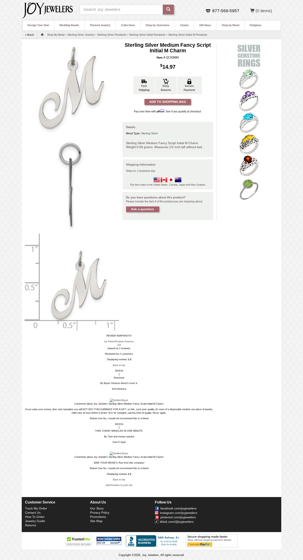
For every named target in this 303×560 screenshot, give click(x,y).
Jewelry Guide (35, 521)
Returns (30, 525)
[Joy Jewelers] (47, 9)
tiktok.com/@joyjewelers (177, 521)
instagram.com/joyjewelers (178, 513)
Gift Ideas (205, 25)
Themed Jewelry (100, 25)
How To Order (35, 517)
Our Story (97, 508)
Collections (128, 25)
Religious (256, 25)
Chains (184, 25)
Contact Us (33, 512)
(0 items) (264, 10)
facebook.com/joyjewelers (178, 508)
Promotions (98, 517)
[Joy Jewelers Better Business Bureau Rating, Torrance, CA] (153, 541)
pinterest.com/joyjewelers (178, 517)
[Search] (168, 9)
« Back (29, 34)
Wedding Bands (69, 25)
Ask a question (142, 209)
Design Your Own (38, 25)
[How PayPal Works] (212, 540)
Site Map (96, 521)
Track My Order (36, 508)
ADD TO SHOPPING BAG (167, 102)
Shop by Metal (230, 25)
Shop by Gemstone (157, 25)
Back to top (119, 365)
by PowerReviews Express (119, 341)
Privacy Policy (99, 512)
